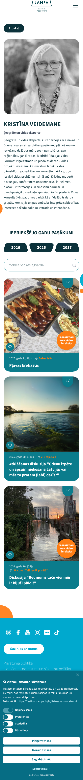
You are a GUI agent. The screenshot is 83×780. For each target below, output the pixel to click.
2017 (67, 247)
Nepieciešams (23, 710)
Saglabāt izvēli (41, 759)
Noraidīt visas (41, 750)
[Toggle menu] (76, 7)
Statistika (21, 724)
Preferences (22, 717)
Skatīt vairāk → (41, 769)
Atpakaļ (14, 28)
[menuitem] (41, 663)
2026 (15, 247)
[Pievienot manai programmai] (10, 347)
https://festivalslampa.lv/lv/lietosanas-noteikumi (47, 701)
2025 (41, 247)
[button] (77, 675)
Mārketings (21, 730)
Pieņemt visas (41, 741)
